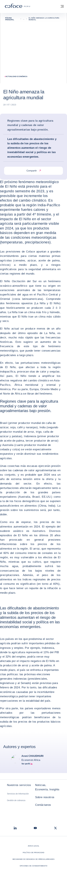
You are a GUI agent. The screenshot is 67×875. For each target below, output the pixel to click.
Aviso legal (33, 846)
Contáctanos (43, 804)
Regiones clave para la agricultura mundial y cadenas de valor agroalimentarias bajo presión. (30, 125)
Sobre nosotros (44, 797)
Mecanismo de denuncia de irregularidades (34, 859)
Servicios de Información (18, 794)
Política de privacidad (33, 852)
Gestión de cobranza (16, 800)
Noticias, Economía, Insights (47, 787)
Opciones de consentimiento (33, 866)
